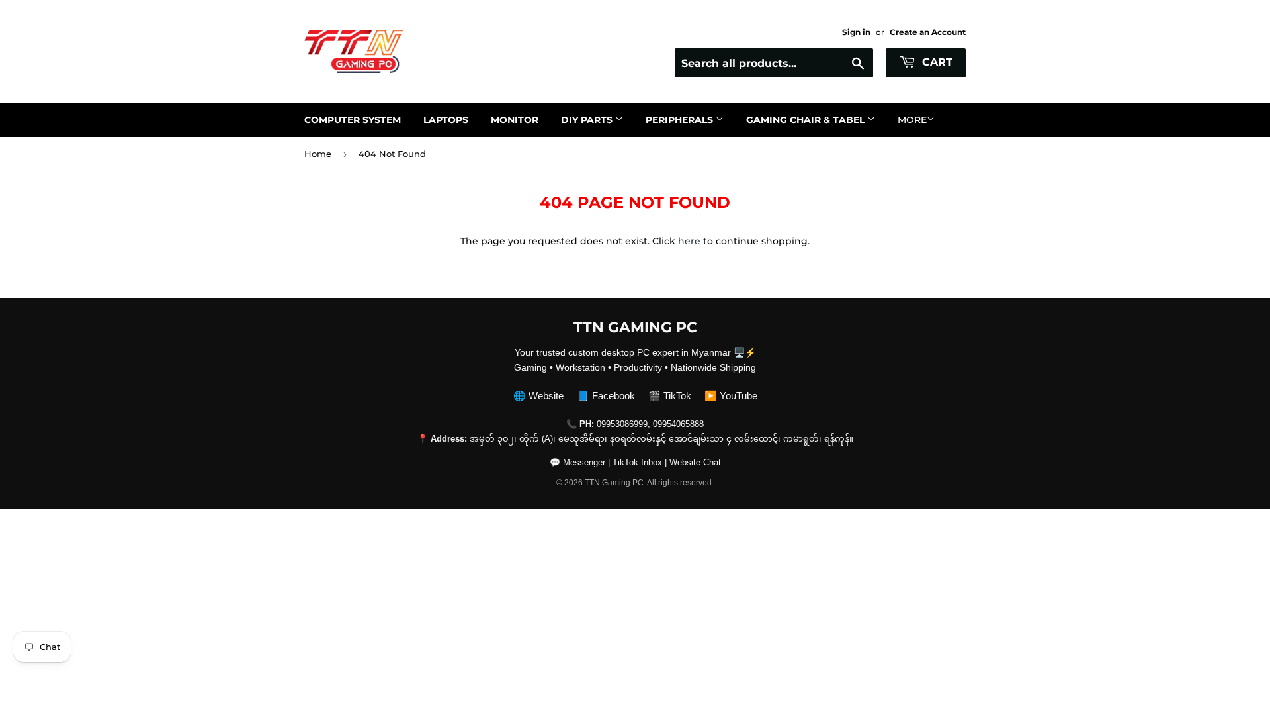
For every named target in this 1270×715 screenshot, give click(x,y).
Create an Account (928, 32)
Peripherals (681, 120)
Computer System (352, 120)
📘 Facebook (606, 395)
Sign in (856, 32)
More (912, 120)
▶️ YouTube (730, 395)
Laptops (445, 120)
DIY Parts (588, 120)
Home (317, 153)
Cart (935, 62)
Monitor (514, 120)
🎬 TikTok (669, 395)
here (689, 241)
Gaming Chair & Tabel (806, 120)
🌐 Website (538, 395)
